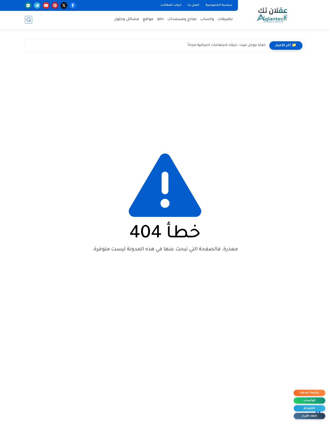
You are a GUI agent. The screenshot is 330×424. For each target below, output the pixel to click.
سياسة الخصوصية (219, 5)
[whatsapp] (28, 5)
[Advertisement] (165, 98)
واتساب (207, 19)
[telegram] (37, 5)
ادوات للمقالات (170, 5)
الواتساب (309, 400)
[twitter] (64, 5)
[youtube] (46, 5)
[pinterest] (55, 5)
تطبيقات (225, 19)
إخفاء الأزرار (309, 416)
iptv (160, 19)
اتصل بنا (193, 5)
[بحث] (28, 19)
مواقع (148, 19)
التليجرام (309, 408)
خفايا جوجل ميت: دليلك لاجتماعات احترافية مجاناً (227, 45)
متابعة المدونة (309, 393)
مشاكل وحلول (126, 19)
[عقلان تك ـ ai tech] (272, 14)
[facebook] (73, 5)
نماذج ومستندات (182, 19)
